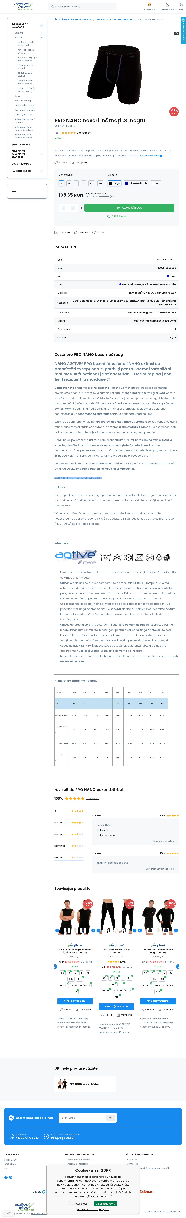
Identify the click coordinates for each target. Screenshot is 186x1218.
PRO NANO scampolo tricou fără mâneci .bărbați (75, 951)
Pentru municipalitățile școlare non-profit (148, 1168)
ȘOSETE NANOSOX (21, 144)
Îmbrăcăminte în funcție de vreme (23, 136)
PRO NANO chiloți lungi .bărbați (117, 951)
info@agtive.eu (62, 1138)
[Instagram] (10, 1177)
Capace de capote (24, 105)
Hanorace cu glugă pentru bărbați (27, 59)
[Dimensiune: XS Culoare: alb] (75, 930)
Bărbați (101, 19)
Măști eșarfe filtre (23, 114)
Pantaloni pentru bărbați (26, 51)
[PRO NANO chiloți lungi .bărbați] (116, 917)
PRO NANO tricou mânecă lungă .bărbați (158, 951)
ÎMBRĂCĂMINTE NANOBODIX (76, 19)
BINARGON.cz (175, 1211)
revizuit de (132, 1176)
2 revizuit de (84, 132)
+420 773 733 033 (27, 1138)
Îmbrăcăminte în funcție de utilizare (24, 128)
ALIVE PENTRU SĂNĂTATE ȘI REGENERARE (19, 154)
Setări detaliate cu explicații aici (93, 1209)
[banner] (24, 7)
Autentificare (110, 1118)
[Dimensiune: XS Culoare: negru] (67, 930)
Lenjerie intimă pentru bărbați (25, 82)
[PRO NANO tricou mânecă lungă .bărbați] (158, 917)
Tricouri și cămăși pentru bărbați (26, 90)
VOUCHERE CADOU (21, 163)
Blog (15, 191)
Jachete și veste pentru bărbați (26, 44)
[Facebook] (6, 1177)
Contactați (132, 1163)
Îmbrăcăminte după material (25, 121)
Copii (17, 96)
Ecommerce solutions (157, 1211)
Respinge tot (80, 1203)
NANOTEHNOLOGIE (21, 171)
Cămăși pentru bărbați (25, 67)
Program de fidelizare (77, 1163)
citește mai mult (150, 155)
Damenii (19, 32)
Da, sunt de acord (105, 1203)
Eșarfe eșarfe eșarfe (25, 110)
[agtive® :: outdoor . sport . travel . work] (55, 19)
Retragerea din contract (79, 1159)
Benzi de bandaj (23, 100)
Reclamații (132, 1172)
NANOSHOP (132, 1159)
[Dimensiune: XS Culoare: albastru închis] (83, 930)
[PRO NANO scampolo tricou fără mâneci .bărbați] (75, 917)
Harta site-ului (39, 1213)
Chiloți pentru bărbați (121, 19)
